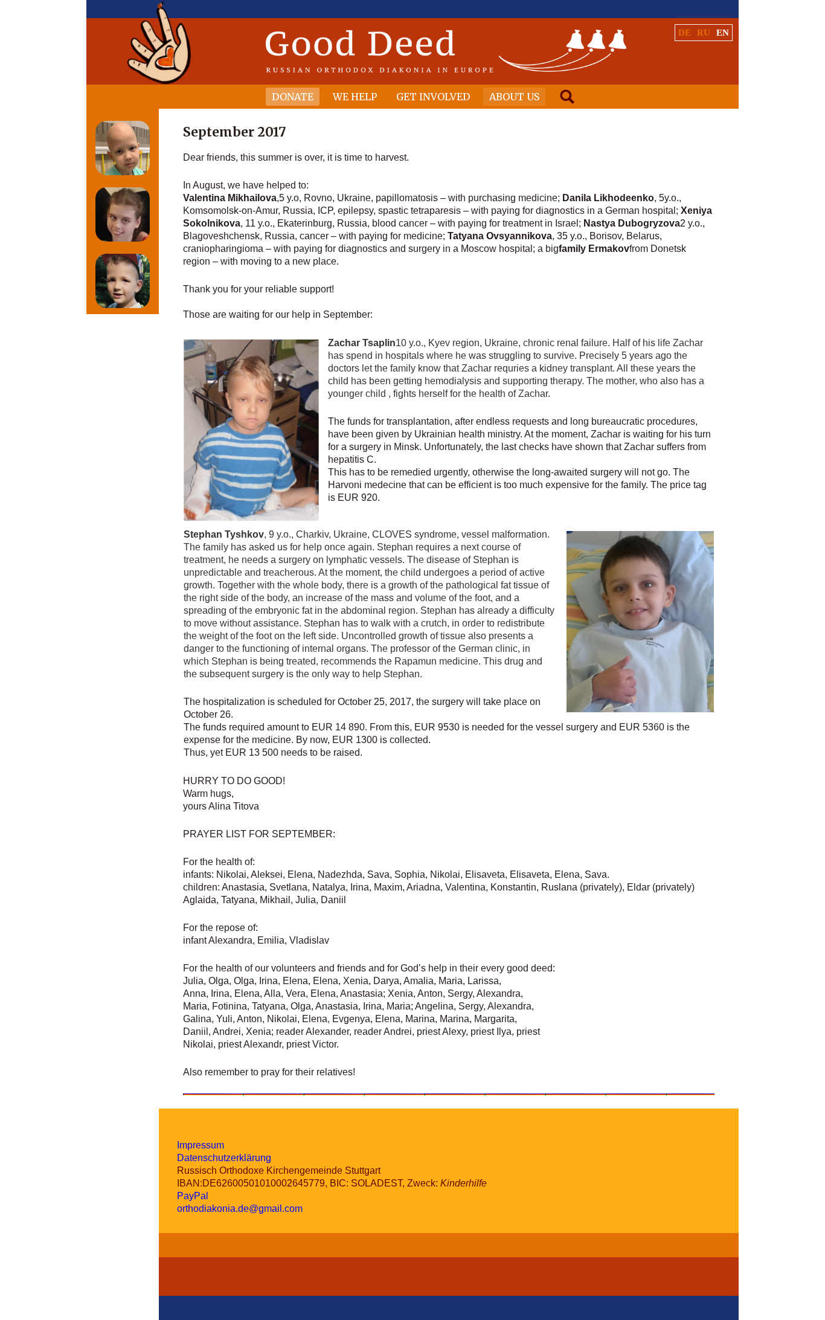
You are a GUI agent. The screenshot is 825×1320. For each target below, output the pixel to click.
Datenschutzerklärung (224, 1158)
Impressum (200, 1145)
